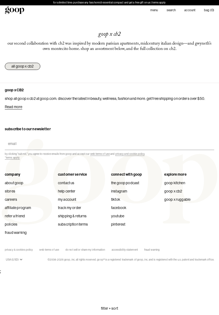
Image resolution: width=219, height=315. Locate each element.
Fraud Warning (16, 232)
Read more (13, 107)
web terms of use (100, 153)
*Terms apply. (12, 157)
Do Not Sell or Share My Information (85, 249)
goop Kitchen (174, 183)
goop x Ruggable (177, 199)
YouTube (117, 216)
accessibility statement (125, 249)
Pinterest (118, 224)
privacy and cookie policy (130, 153)
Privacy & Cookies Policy (19, 249)
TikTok (115, 199)
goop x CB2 (173, 191)
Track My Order (69, 208)
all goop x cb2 (22, 66)
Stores (10, 191)
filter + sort (109, 308)
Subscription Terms (73, 224)
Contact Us (66, 183)
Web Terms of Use (49, 249)
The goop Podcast (125, 183)
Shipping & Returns (72, 216)
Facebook (118, 208)
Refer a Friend (15, 216)
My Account (67, 199)
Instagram (119, 191)
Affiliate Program (18, 208)
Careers (11, 199)
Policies (11, 224)
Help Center (67, 191)
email (11, 138)
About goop (14, 183)
